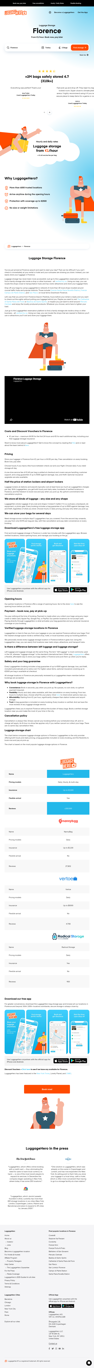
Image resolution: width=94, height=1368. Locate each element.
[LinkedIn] (63, 1348)
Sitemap (8, 1287)
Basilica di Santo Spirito (57, 1258)
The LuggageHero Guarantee (18, 1267)
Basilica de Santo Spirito (37, 301)
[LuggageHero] (16, 14)
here (72, 604)
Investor (10, 1242)
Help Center (9, 1264)
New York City (10, 1309)
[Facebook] (49, 1348)
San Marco (33, 292)
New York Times (43, 1073)
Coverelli (52, 1235)
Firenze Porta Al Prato (57, 1248)
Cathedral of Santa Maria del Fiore (62, 1261)
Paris (6, 1312)
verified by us (21, 313)
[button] (89, 1363)
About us (8, 1238)
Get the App (83, 12)
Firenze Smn (53, 1245)
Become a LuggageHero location (17, 1251)
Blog (6, 1248)
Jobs (9, 1245)
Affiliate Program (11, 1258)
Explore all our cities (12, 1321)
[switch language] (50, 12)
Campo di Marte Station (58, 1271)
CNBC (68, 1073)
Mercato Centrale (55, 1254)
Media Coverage (13, 1274)
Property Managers (14, 1261)
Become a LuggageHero (64, 12)
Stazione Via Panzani (56, 1238)
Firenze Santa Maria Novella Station (65, 290)
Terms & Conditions (12, 1283)
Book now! (47, 1089)
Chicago (8, 1302)
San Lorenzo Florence (57, 1267)
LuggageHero (16, 246)
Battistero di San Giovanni (58, 1251)
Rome (7, 1315)
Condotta (52, 1242)
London (7, 1305)
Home (7, 1235)
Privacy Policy (10, 1280)
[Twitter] (52, 1348)
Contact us (53, 1343)
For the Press (10, 1271)
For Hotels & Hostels (12, 1254)
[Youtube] (59, 1348)
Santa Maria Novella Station (59, 1274)
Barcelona (8, 1299)
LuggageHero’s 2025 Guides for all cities (20, 1277)
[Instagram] (56, 1348)
